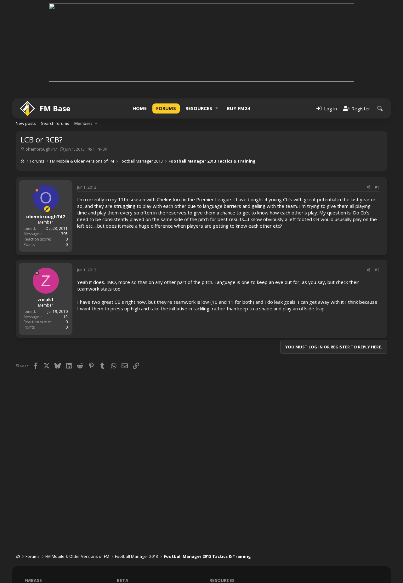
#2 (377, 270)
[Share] (368, 187)
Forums (166, 108)
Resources (198, 108)
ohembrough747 (41, 149)
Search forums (55, 123)
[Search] (380, 108)
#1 (377, 187)
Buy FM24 (238, 108)
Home (140, 108)
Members (83, 123)
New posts (26, 123)
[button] (217, 108)
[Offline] (37, 190)
